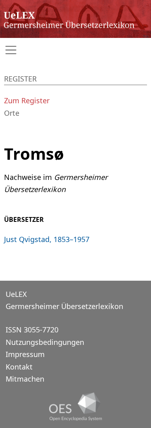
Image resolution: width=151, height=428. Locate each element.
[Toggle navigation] (75, 50)
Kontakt (19, 367)
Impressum (25, 354)
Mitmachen (25, 379)
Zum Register (27, 100)
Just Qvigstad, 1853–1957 (46, 239)
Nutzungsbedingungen (45, 342)
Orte (11, 113)
